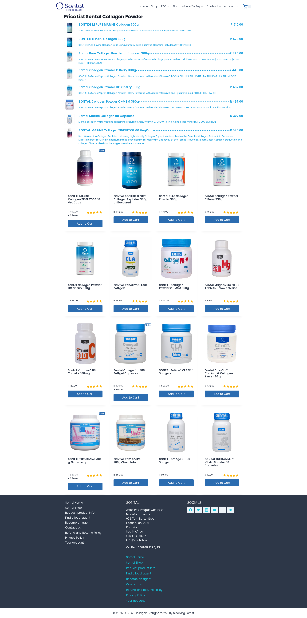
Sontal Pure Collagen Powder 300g (174, 197)
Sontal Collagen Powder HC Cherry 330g (85, 286)
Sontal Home (74, 503)
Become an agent (78, 523)
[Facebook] (190, 510)
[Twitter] (198, 510)
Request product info (79, 513)
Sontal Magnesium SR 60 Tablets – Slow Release (222, 286)
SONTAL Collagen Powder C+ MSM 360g (174, 286)
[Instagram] (206, 510)
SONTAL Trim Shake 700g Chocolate (127, 460)
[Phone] (222, 510)
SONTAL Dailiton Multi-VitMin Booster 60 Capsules (220, 462)
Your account (74, 543)
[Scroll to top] (297, 601)
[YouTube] (214, 510)
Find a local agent (77, 518)
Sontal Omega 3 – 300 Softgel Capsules (129, 371)
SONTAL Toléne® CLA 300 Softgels (176, 371)
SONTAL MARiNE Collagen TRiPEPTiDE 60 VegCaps (84, 199)
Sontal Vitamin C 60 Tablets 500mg (82, 371)
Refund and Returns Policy (83, 533)
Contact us (73, 527)
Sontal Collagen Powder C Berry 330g (221, 197)
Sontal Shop (73, 508)
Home (144, 6)
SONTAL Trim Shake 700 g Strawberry (84, 460)
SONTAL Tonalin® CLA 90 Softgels (130, 286)
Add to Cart (85, 224)
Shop (154, 6)
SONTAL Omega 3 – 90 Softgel (174, 460)
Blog (175, 6)
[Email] (230, 510)
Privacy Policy (74, 538)
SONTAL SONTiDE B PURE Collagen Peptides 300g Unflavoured (130, 199)
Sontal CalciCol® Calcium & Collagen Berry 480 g (219, 373)
